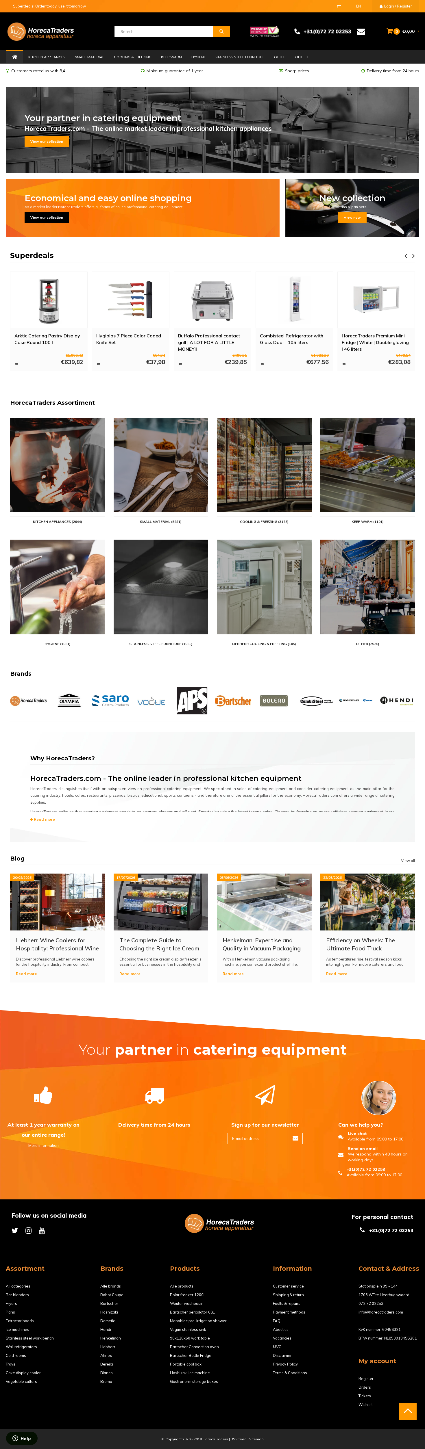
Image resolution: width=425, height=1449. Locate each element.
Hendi (105, 1329)
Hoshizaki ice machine (190, 1372)
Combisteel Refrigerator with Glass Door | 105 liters (291, 339)
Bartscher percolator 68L (192, 1312)
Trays (10, 1364)
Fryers (11, 1303)
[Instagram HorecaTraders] (28, 1230)
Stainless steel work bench (30, 1338)
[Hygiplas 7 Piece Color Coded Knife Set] (130, 300)
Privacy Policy (285, 1364)
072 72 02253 (371, 1303)
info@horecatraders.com (381, 1312)
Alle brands (110, 1286)
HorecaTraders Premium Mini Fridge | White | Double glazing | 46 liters (375, 342)
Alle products (181, 1286)
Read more (44, 819)
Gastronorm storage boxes (194, 1381)
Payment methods (289, 1312)
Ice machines (17, 1329)
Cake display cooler (23, 1372)
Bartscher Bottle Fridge (190, 1355)
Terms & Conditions (290, 1372)
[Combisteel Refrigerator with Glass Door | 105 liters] (294, 300)
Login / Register (397, 6)
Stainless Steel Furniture (240, 57)
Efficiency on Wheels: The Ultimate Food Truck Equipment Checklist (360, 944)
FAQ (276, 1320)
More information (43, 1145)
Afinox (106, 1355)
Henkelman (110, 1338)
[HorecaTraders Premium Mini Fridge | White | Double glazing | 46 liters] (376, 300)
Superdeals (32, 255)
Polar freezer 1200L (188, 1294)
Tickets (365, 1396)
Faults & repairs (286, 1303)
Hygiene (198, 57)
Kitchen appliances (46, 57)
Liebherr (107, 1346)
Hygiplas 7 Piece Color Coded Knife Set (128, 339)
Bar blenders (17, 1294)
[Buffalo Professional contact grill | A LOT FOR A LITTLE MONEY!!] (212, 300)
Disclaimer (282, 1355)
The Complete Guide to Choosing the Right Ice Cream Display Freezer (159, 944)
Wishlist (366, 1404)
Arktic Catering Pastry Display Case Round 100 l (47, 339)
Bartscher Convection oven (194, 1346)
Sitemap (256, 1439)
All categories (18, 1286)
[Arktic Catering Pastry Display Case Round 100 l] (48, 300)
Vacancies (282, 1338)
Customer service (288, 1286)
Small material (89, 57)
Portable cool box (186, 1364)
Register (366, 1378)
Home (14, 57)
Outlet (302, 57)
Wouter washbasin (187, 1303)
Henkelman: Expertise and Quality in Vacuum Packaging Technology (262, 944)
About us (281, 1329)
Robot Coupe (111, 1294)
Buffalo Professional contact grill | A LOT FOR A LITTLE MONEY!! (209, 342)
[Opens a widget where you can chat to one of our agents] (22, 1439)
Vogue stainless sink (188, 1329)
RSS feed (239, 1439)
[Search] (221, 31)
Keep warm (171, 57)
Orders (365, 1387)
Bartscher (109, 1303)
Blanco (106, 1372)
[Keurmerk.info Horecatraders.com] (264, 31)
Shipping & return (288, 1294)
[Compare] (339, 6)
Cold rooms (16, 1355)
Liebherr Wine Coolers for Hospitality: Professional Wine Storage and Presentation (57, 944)
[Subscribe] (295, 1139)
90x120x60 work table (190, 1338)
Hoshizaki (109, 1312)
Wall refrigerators (21, 1346)
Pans (10, 1312)
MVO (277, 1346)
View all (408, 860)
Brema (106, 1381)
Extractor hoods (20, 1320)
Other (280, 57)
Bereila (106, 1364)
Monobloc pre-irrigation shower (198, 1320)
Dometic (107, 1320)
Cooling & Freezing (132, 57)
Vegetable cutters (21, 1381)
